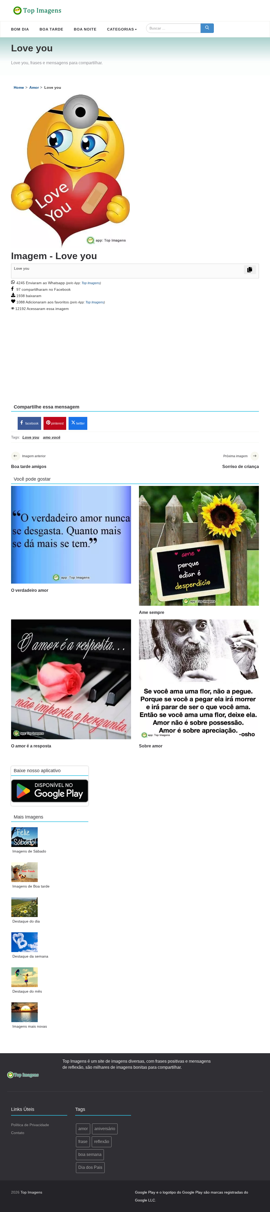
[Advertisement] (135, 354)
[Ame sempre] (199, 546)
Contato (17, 1133)
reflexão (101, 1141)
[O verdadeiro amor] (71, 535)
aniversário (104, 1128)
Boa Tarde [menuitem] (51, 29)
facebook (31, 423)
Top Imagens (90, 283)
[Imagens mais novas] (24, 1012)
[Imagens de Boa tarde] (24, 872)
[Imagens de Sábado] (24, 837)
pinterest (57, 423)
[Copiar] (250, 269)
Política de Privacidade (30, 1125)
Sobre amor (150, 746)
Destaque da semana (30, 956)
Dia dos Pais (90, 1167)
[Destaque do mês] (24, 977)
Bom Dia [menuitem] (20, 29)
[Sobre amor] (199, 679)
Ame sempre (151, 612)
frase (83, 1141)
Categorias (120, 29)
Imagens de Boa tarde (31, 886)
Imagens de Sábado (29, 851)
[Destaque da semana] (24, 942)
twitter (80, 423)
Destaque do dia (26, 921)
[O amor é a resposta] (71, 679)
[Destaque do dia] (24, 907)
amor (83, 1128)
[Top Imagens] (37, 10)
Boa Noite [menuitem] (85, 29)
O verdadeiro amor (29, 590)
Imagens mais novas (29, 1026)
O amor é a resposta (31, 746)
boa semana (90, 1154)
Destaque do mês (27, 991)
